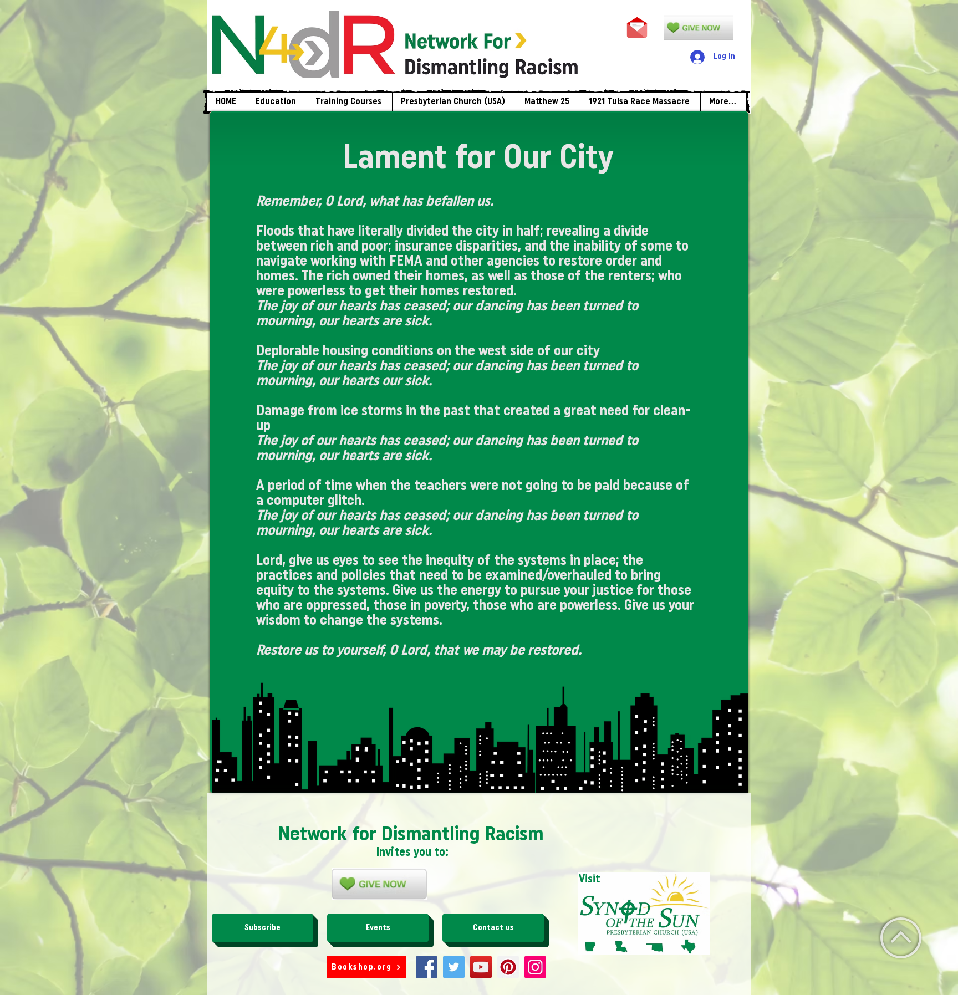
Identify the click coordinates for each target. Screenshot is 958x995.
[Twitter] (454, 967)
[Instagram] (535, 967)
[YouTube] (481, 967)
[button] (349, 102)
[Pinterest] (508, 967)
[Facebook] (426, 967)
